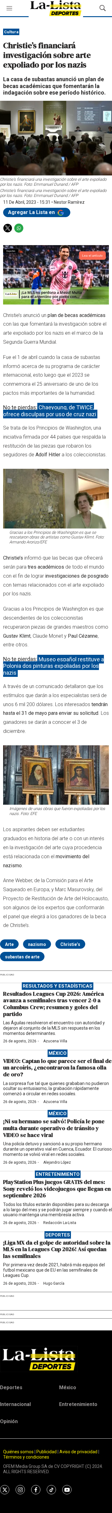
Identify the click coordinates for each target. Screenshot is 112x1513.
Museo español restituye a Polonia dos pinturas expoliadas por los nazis (53, 666)
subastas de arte (22, 956)
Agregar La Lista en (32, 212)
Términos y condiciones (26, 1457)
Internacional (15, 1404)
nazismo (37, 944)
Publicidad (47, 1451)
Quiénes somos (18, 1451)
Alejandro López (57, 1162)
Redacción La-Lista (59, 1223)
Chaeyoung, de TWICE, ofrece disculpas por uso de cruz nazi (49, 410)
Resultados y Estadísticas (57, 986)
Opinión (9, 1421)
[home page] (56, 1359)
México (58, 1053)
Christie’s (70, 944)
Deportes (57, 1235)
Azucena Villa (55, 1041)
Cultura (11, 32)
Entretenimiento (58, 1174)
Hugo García (53, 1283)
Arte (9, 944)
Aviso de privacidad (78, 1451)
